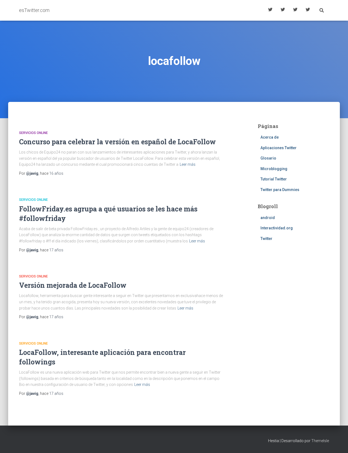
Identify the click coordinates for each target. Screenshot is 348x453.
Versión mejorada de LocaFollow (72, 285)
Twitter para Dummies (279, 190)
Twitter (266, 238)
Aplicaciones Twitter (282, 10)
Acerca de (308, 10)
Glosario (295, 10)
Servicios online (33, 133)
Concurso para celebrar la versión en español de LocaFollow (117, 141)
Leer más (187, 164)
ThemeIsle (320, 441)
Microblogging (273, 169)
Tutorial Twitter (270, 10)
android (267, 217)
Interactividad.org (276, 228)
